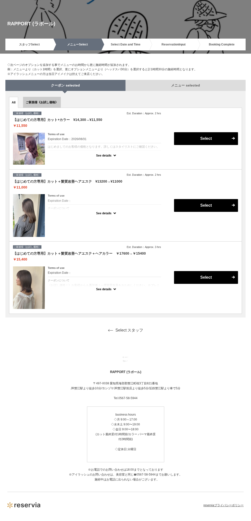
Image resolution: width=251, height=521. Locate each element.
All (13, 102)
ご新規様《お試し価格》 (42, 102)
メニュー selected (185, 85)
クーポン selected (65, 85)
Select (206, 277)
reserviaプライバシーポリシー (223, 505)
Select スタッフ (129, 330)
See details (104, 155)
